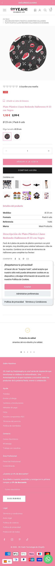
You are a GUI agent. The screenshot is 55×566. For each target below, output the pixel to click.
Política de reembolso (12, 426)
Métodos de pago (10, 407)
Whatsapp (7, 444)
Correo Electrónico (10, 439)
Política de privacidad (14, 302)
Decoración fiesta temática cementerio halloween (25, 21)
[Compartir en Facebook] (15, 259)
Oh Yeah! (6, 19)
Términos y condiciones (13, 513)
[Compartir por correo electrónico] (27, 259)
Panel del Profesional (12, 461)
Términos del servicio (12, 421)
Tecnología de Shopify (35, 547)
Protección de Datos (11, 532)
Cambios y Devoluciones (13, 403)
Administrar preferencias (27, 293)
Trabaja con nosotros (12, 448)
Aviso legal (7, 518)
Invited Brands (9, 466)
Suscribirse (14, 499)
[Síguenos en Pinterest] (19, 539)
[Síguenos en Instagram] (12, 539)
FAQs (5, 412)
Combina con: (8, 177)
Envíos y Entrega (9, 398)
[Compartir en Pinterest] (23, 259)
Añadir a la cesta (27, 162)
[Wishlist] (35, 10)
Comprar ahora (27, 170)
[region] (27, 337)
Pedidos (6, 394)
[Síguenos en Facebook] (4, 539)
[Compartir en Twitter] (19, 259)
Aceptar (27, 286)
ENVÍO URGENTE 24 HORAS (27, 2)
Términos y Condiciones (36, 302)
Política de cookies (11, 523)
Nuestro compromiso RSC (13, 417)
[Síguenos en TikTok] (27, 539)
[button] (16, 101)
